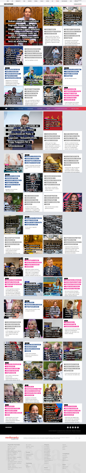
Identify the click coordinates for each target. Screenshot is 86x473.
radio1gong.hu (65, 466)
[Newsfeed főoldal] (8, 427)
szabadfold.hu (29, 455)
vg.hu (27, 465)
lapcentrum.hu (65, 460)
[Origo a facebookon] (68, 427)
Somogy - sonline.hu (12, 466)
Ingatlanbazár (64, 1)
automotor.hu (47, 448)
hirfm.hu (64, 468)
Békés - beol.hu (11, 449)
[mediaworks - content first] (12, 438)
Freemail (36, 1)
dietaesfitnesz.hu (47, 458)
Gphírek (47, 1)
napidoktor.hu (47, 454)
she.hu (64, 449)
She (52, 1)
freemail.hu (65, 455)
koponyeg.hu (65, 457)
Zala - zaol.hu (28, 447)
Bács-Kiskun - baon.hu (12, 446)
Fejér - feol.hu (10, 455)
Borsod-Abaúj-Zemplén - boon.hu (14, 451)
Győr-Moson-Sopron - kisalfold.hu (14, 457)
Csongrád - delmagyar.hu (13, 452)
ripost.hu (64, 444)
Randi (58, 1)
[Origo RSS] (78, 427)
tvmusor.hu (46, 463)
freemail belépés (77, 4)
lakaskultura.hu (47, 449)
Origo (8, 1)
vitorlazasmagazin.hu (48, 460)
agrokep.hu (28, 466)
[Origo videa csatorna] (75, 427)
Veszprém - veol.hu (30, 446)
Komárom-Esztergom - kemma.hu (14, 463)
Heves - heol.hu (11, 460)
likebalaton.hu (47, 452)
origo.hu (27, 458)
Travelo (41, 1)
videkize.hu (46, 461)
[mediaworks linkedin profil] (79, 438)
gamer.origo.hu (47, 451)
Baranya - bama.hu (11, 448)
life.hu (64, 447)
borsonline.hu (47, 469)
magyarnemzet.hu (29, 454)
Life (12, 1)
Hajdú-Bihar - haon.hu (12, 458)
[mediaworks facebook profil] (76, 438)
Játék (71, 1)
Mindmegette (18, 1)
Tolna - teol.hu (10, 469)
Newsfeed (29, 1)
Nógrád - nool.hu (11, 464)
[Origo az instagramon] (73, 427)
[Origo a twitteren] (70, 427)
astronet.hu (46, 446)
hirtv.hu (27, 457)
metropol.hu (65, 446)
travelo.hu (46, 457)
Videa (24, 1)
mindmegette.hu (47, 455)
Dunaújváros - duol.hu (12, 454)
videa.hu (64, 458)
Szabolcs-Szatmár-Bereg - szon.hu (15, 467)
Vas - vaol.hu (28, 444)
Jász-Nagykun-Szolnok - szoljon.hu (15, 461)
